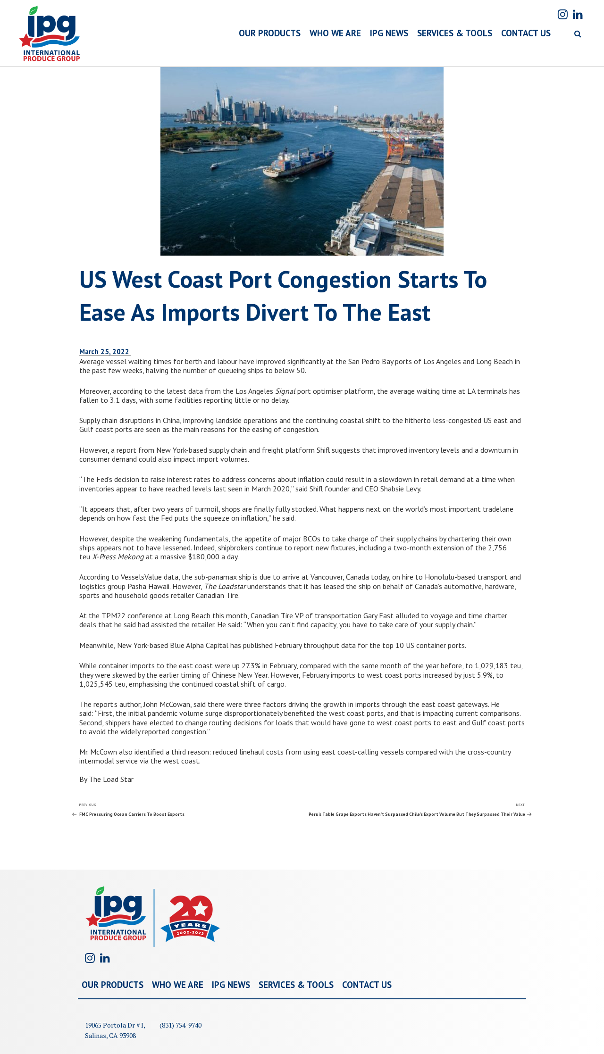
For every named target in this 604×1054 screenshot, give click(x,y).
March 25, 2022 (105, 351)
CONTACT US (526, 33)
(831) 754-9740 (180, 1025)
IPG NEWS (389, 33)
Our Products (112, 984)
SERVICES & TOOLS (454, 33)
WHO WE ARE (335, 33)
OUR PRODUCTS (270, 33)
